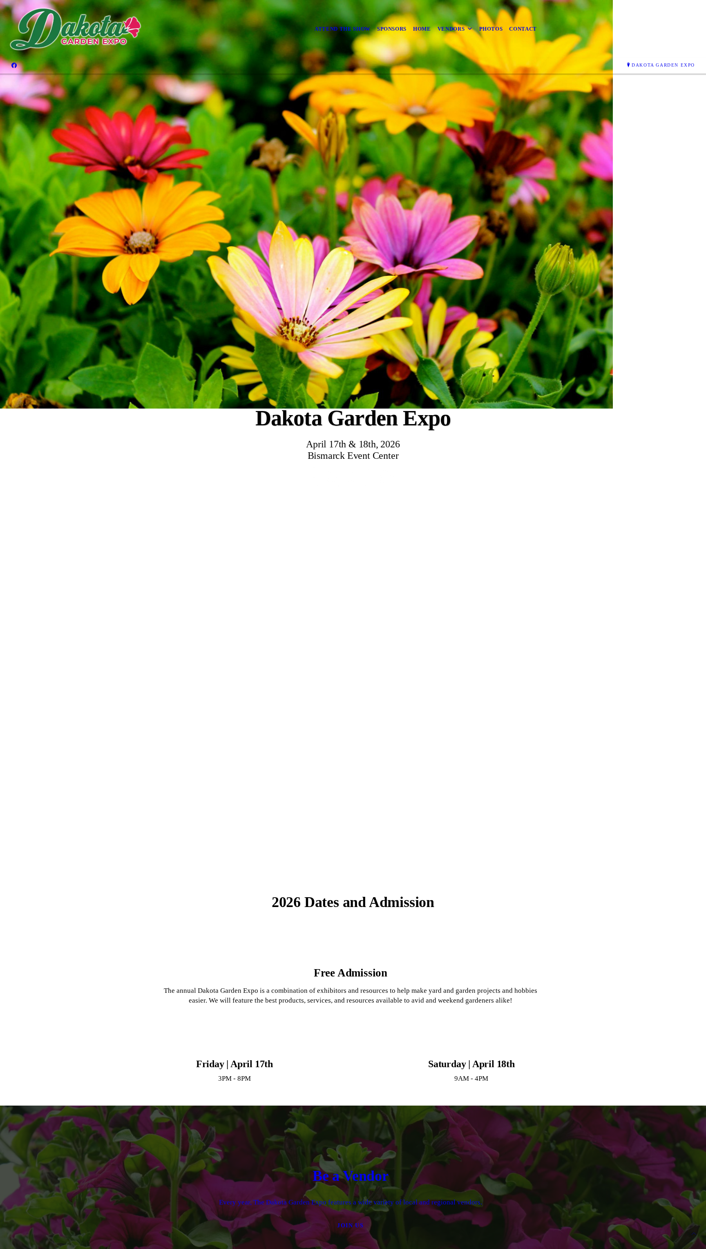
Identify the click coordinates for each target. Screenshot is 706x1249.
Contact (523, 29)
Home (422, 29)
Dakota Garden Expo (663, 65)
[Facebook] (14, 65)
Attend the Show (343, 29)
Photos (491, 29)
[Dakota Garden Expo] (76, 29)
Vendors (451, 29)
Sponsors (392, 29)
